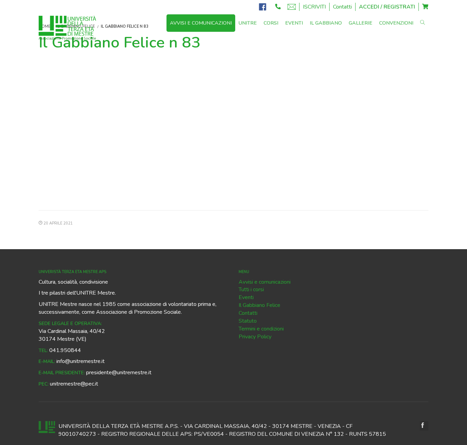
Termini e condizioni (261, 329)
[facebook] (424, 426)
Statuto (248, 321)
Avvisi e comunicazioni (265, 282)
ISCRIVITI (314, 7)
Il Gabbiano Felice (259, 305)
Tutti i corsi (251, 289)
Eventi (246, 297)
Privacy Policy (255, 336)
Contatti (342, 7)
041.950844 (65, 350)
